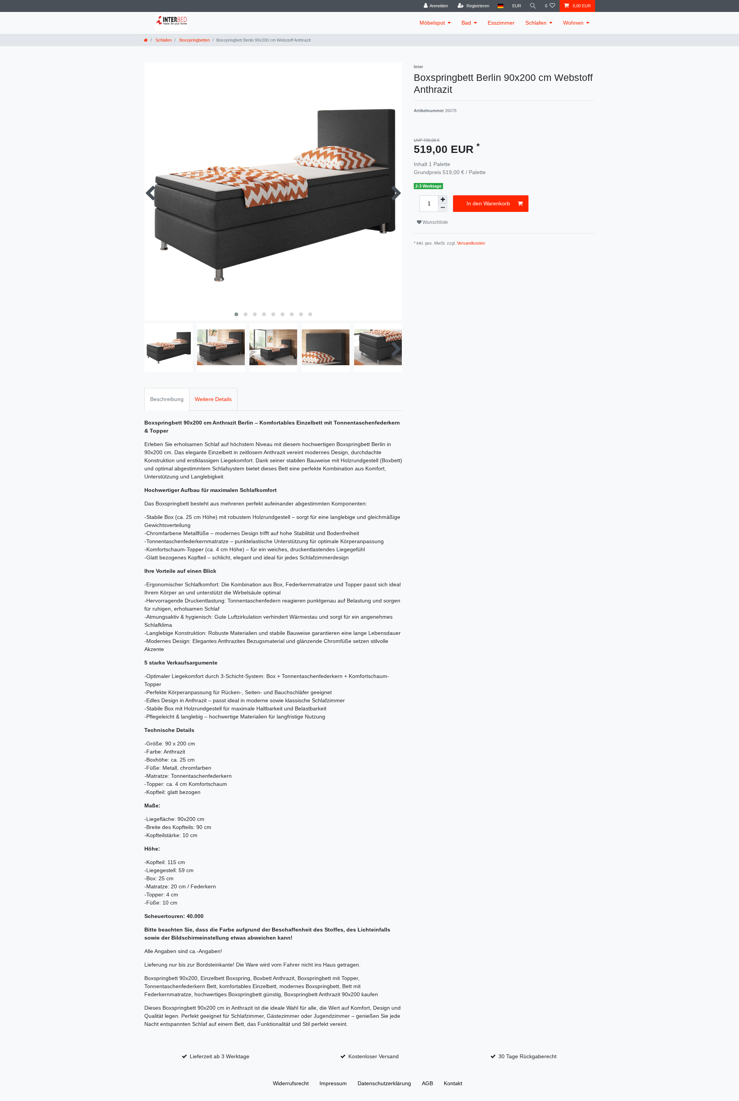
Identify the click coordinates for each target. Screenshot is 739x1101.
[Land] (500, 6)
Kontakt (453, 1083)
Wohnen (573, 23)
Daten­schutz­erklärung (384, 1083)
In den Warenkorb (488, 203)
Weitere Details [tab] (213, 399)
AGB (427, 1083)
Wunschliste (434, 222)
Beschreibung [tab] (167, 399)
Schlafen (536, 23)
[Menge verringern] (442, 208)
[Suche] (533, 6)
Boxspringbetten (194, 40)
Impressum (333, 1083)
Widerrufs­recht (291, 1083)
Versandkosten (471, 243)
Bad (466, 23)
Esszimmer (501, 23)
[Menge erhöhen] (442, 199)
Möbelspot (432, 23)
